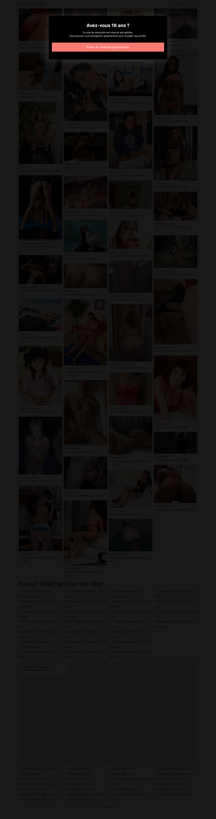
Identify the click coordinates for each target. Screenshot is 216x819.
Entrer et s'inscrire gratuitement (108, 47)
